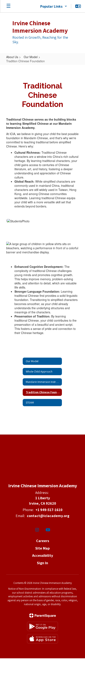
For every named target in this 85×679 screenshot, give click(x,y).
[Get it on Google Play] (42, 626)
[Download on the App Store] (42, 638)
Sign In (42, 562)
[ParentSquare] (42, 615)
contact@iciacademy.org (48, 515)
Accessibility (42, 555)
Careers (42, 540)
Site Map (42, 548)
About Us (12, 57)
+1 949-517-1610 (49, 509)
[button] (53, 6)
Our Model (31, 57)
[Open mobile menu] (8, 6)
